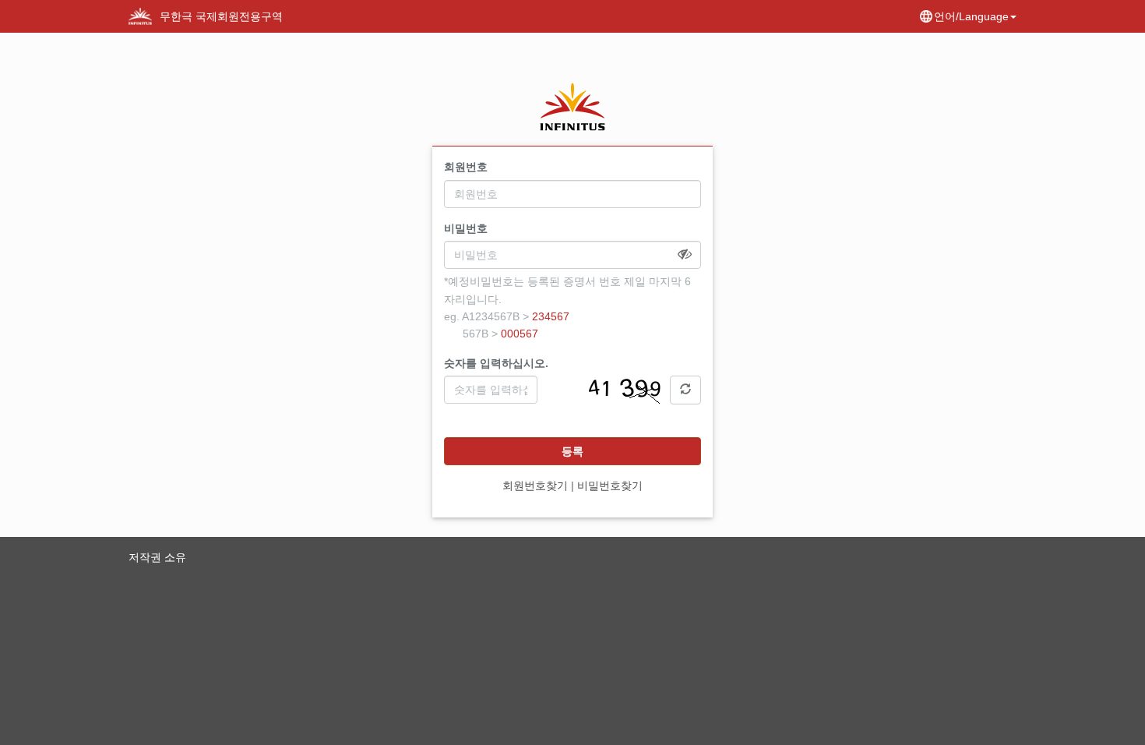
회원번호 (466, 167)
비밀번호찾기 (610, 485)
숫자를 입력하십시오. (496, 363)
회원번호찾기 (535, 485)
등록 (572, 451)
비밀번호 (466, 228)
